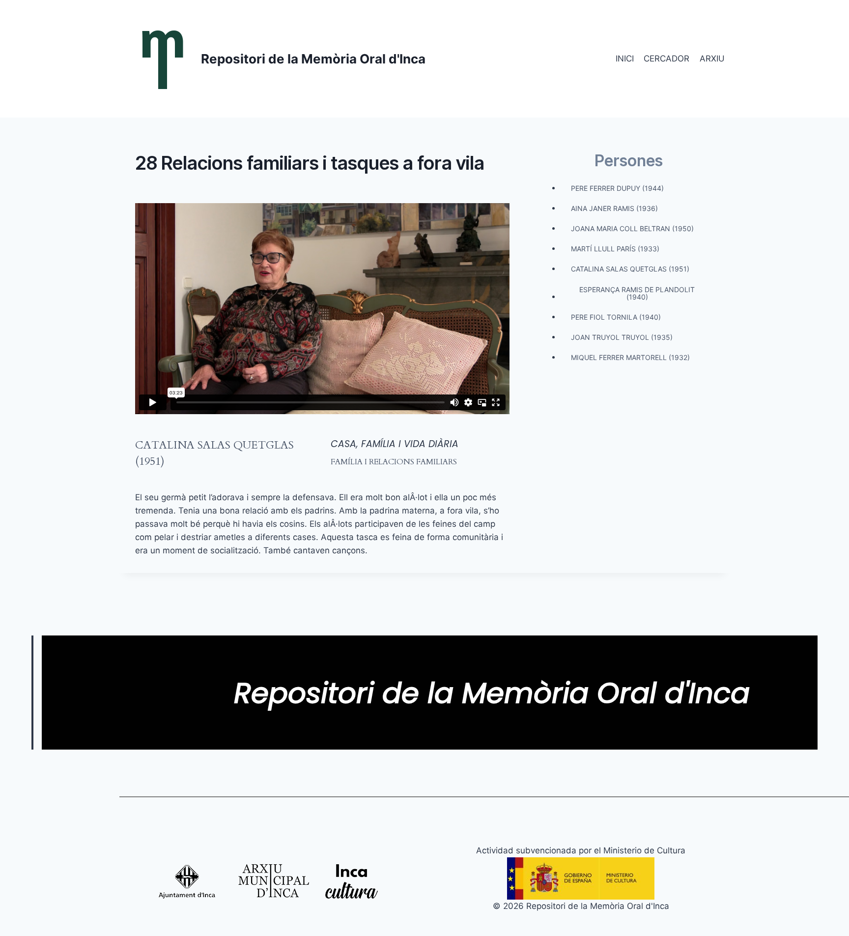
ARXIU (712, 58)
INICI (625, 58)
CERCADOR (666, 58)
